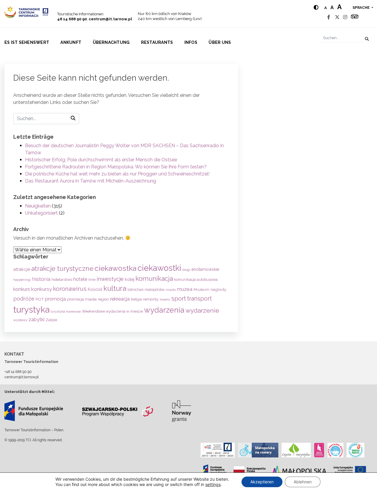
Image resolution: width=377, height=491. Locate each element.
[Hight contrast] (316, 7)
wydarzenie (202, 310)
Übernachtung (111, 42)
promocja (55, 299)
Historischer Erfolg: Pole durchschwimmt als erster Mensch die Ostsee (101, 159)
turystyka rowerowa (66, 311)
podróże (23, 299)
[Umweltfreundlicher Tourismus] (296, 450)
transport (199, 298)
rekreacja (120, 299)
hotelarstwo (62, 279)
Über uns (220, 42)
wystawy (20, 320)
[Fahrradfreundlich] (258, 450)
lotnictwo (135, 289)
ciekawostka (115, 268)
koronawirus (70, 288)
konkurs (21, 289)
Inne (91, 280)
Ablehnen (303, 481)
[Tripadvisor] (354, 17)
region (103, 299)
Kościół (95, 289)
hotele (80, 279)
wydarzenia (164, 310)
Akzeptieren (262, 481)
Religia (136, 299)
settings (213, 484)
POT (40, 299)
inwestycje (110, 279)
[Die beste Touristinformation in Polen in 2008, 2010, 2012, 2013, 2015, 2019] (218, 450)
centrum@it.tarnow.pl (110, 19)
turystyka (31, 309)
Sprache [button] (362, 8)
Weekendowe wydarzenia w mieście (112, 311)
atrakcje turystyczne (62, 268)
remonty (150, 299)
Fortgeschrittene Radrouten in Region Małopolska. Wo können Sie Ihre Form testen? (116, 167)
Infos (190, 42)
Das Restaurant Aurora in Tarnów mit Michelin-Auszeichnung (90, 181)
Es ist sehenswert (26, 42)
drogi (186, 270)
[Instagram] (345, 17)
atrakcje (21, 269)
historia (41, 279)
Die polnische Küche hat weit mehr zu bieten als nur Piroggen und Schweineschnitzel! (117, 174)
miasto (171, 290)
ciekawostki (159, 268)
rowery (165, 299)
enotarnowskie (205, 269)
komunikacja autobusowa (196, 279)
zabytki (36, 319)
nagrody (218, 289)
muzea (184, 289)
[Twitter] (337, 17)
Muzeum (201, 289)
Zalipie (51, 320)
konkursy (41, 289)
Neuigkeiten (38, 206)
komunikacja (154, 278)
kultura (114, 288)
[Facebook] (328, 17)
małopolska (154, 289)
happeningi (22, 279)
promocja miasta (82, 299)
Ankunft (70, 42)
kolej (129, 279)
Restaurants (157, 42)
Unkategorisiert (41, 213)
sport (178, 298)
